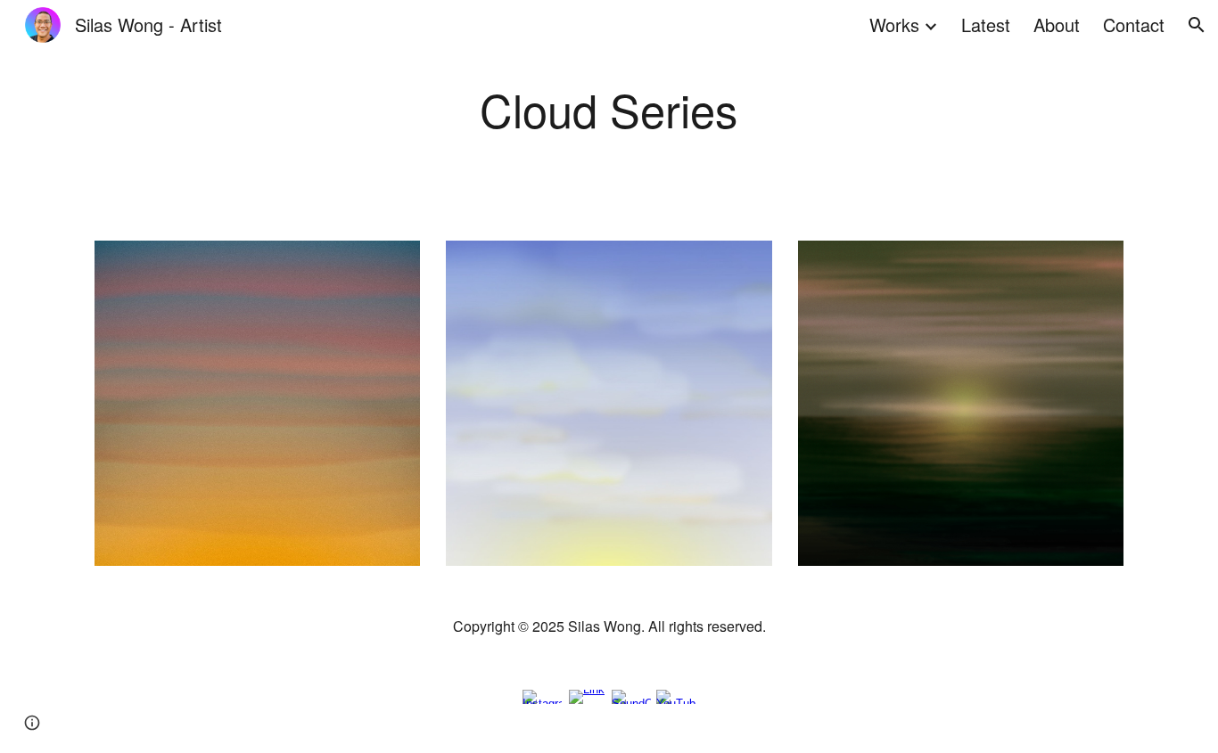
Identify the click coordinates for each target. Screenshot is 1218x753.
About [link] (1056, 24)
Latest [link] (985, 24)
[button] (1196, 25)
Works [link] (894, 24)
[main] (609, 109)
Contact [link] (1134, 24)
